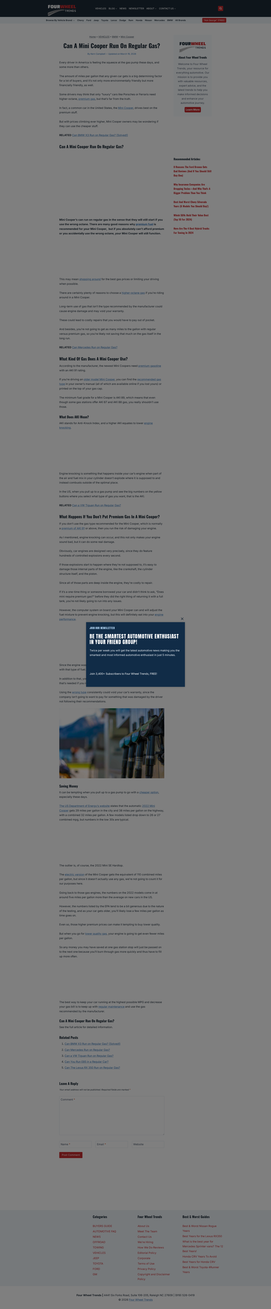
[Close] (182, 618)
